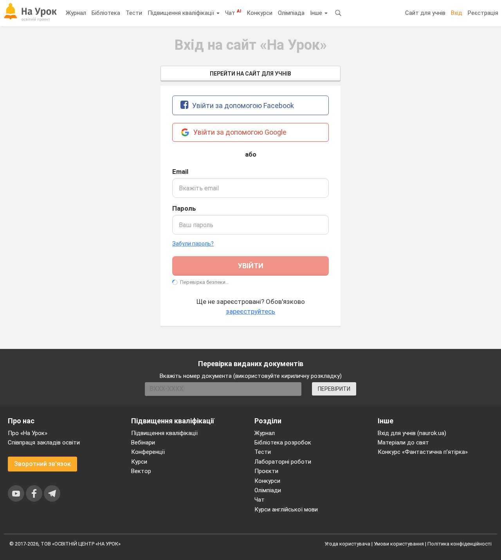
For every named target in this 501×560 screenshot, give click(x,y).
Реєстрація (483, 12)
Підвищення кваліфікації (182, 12)
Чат (233, 12)
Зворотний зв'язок (42, 464)
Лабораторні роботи (282, 461)
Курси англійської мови (286, 509)
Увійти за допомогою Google (239, 132)
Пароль (184, 208)
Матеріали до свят (403, 442)
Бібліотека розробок (282, 442)
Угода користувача (347, 544)
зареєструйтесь (250, 311)
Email (180, 171)
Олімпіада (291, 12)
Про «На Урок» (27, 433)
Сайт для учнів (425, 12)
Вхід (456, 12)
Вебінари (143, 442)
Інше (317, 12)
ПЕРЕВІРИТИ (334, 389)
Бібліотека (106, 12)
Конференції (148, 451)
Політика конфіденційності (459, 544)
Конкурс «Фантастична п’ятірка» (423, 451)
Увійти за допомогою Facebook (242, 105)
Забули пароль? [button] (193, 243)
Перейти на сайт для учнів (250, 73)
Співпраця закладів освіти (44, 442)
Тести (134, 12)
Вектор (141, 471)
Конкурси (259, 12)
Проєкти (266, 471)
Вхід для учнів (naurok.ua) (412, 433)
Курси (139, 461)
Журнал (76, 12)
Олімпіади (267, 490)
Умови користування (399, 544)
